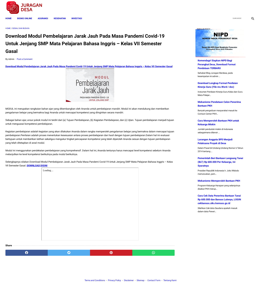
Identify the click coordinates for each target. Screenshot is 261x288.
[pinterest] (111, 253)
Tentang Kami (169, 280)
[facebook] (231, 7)
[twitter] (238, 7)
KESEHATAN (60, 18)
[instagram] (252, 7)
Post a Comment (24, 59)
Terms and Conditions (95, 280)
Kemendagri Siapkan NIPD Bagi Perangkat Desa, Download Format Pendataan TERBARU (216, 64)
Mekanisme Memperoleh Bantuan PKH (219, 180)
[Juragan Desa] (26, 7)
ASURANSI (43, 18)
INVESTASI (76, 18)
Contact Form (153, 280)
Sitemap (140, 280)
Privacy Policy (114, 280)
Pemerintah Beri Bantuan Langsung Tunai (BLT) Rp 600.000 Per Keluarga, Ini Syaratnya (220, 162)
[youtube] (245, 7)
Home (8, 18)
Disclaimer (129, 280)
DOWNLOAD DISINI (37, 165)
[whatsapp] (153, 253)
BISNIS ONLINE (24, 18)
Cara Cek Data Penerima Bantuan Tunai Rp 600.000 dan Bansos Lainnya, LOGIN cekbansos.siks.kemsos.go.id (219, 199)
